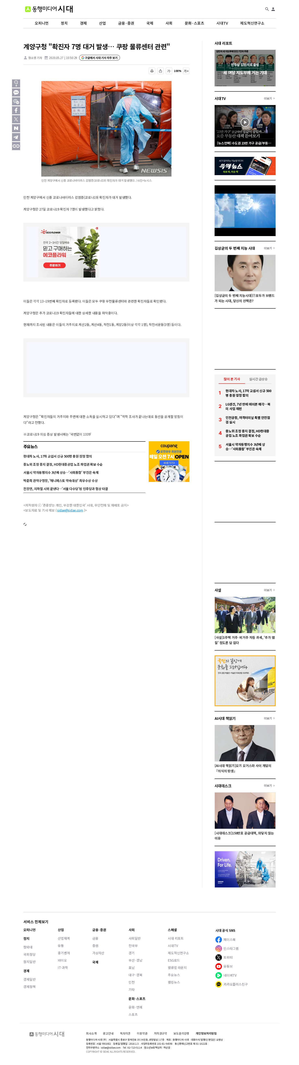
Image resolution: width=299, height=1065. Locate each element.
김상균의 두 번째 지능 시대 (235, 248)
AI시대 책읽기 (225, 718)
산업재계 (64, 938)
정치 (64, 23)
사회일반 (135, 938)
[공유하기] (160, 71)
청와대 (28, 947)
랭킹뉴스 (174, 982)
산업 (102, 23)
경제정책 (29, 986)
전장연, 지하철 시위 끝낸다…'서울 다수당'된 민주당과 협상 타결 (65, 488)
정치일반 (29, 961)
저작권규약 (160, 1033)
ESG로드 (174, 960)
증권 (95, 945)
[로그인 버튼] (273, 9)
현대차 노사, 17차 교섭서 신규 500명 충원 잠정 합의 (57, 456)
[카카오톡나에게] (16, 101)
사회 (169, 23)
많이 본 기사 (232, 378)
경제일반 (29, 979)
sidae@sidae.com (70, 510)
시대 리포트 (223, 43)
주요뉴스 (174, 974)
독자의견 (125, 1033)
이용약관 (142, 1033)
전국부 (133, 945)
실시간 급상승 (258, 378)
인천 (132, 982)
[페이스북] (16, 110)
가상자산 (98, 952)
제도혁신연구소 (252, 23)
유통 (61, 945)
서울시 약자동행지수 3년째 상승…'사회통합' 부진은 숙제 (60, 472)
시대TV (222, 23)
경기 (132, 952)
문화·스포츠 (194, 23)
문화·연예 (135, 1007)
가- (169, 70)
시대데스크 (223, 785)
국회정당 (29, 954)
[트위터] (16, 119)
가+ (186, 70)
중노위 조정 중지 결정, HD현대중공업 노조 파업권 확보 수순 (63, 464)
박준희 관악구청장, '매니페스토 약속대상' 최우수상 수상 (60, 480)
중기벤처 (64, 952)
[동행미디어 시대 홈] (49, 9)
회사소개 (91, 1033)
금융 (95, 938)
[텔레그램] (16, 137)
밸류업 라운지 (177, 967)
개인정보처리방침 (206, 1033)
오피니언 (42, 23)
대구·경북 (135, 974)
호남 (132, 967)
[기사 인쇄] (152, 71)
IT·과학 (63, 967)
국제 (149, 23)
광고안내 (108, 1033)
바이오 (62, 960)
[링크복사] (16, 146)
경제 (83, 23)
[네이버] (16, 128)
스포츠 (133, 1014)
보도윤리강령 (181, 1033)
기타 (132, 989)
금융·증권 (126, 23)
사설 (218, 590)
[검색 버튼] (267, 9)
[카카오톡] (16, 92)
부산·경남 (135, 960)
